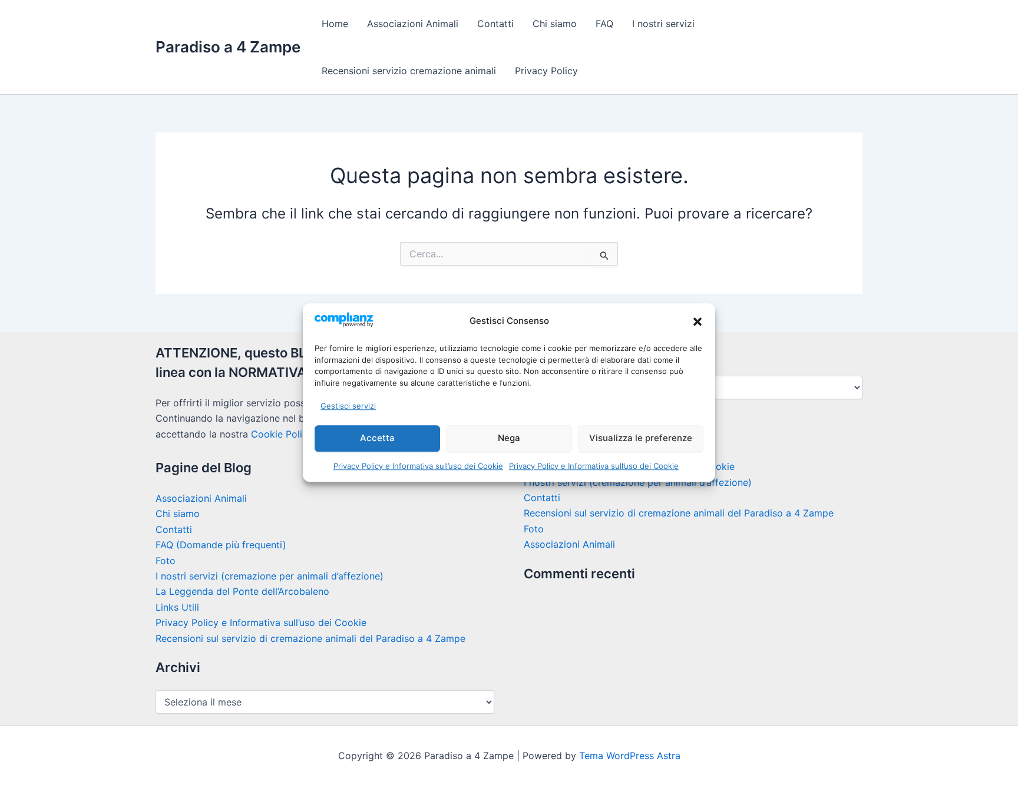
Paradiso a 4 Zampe (228, 47)
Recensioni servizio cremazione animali (409, 71)
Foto (166, 561)
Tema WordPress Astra (629, 755)
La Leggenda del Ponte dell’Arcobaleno (242, 591)
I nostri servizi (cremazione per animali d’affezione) (270, 576)
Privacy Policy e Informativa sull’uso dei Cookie (418, 466)
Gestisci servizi (348, 405)
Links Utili (177, 607)
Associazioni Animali (412, 23)
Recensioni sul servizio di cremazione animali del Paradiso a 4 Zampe (310, 638)
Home (335, 23)
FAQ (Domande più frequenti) (221, 545)
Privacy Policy (546, 71)
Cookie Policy (281, 434)
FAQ (604, 23)
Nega (509, 437)
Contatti (495, 23)
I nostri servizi (663, 23)
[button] (697, 321)
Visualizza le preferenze (640, 437)
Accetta (377, 437)
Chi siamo (555, 23)
